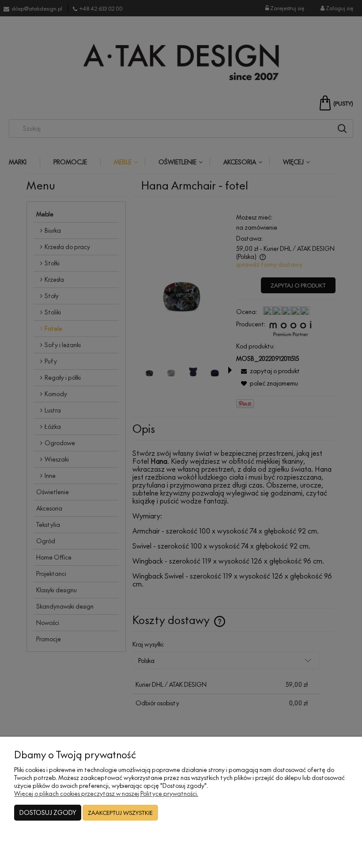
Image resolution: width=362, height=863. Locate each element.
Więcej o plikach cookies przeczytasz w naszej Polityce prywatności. (106, 793)
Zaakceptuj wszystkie (120, 813)
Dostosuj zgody (47, 812)
